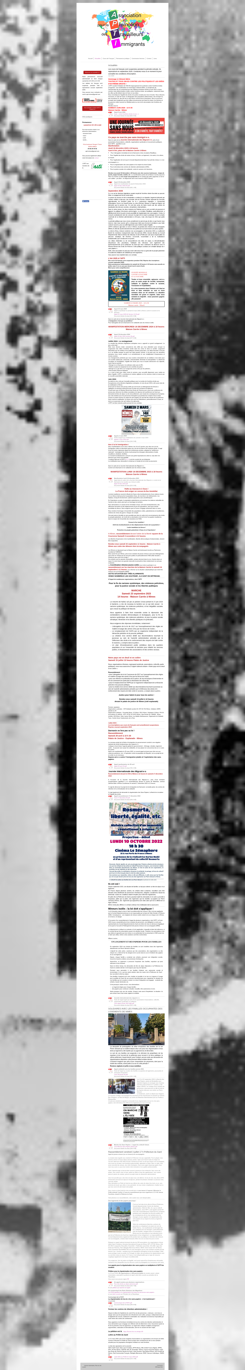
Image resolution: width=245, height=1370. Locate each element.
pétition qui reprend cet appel (121, 1287)
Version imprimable (89, 1365)
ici (128, 1279)
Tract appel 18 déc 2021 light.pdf (124, 1003)
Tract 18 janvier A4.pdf (121, 1074)
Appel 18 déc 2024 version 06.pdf (124, 336)
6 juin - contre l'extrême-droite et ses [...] (126, 114)
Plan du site (98, 1365)
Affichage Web (159, 1367)
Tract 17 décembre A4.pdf (122, 798)
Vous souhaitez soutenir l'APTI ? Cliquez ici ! (92, 108)
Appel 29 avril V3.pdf (120, 766)
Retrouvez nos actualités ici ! (92, 72)
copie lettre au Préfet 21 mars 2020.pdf (126, 1357)
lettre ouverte (116, 1294)
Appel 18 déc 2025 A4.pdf (122, 185)
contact (96, 158)
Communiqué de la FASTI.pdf (123, 1303)
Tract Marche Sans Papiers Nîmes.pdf (125, 1146)
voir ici (127, 459)
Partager (86, 201)
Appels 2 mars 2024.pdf (121, 439)
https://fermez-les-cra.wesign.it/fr (133, 1331)
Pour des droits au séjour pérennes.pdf (126, 1284)
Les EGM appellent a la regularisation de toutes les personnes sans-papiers (131, 1292)
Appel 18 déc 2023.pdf (121, 483)
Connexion (160, 1365)
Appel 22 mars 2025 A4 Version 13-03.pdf (126, 314)
